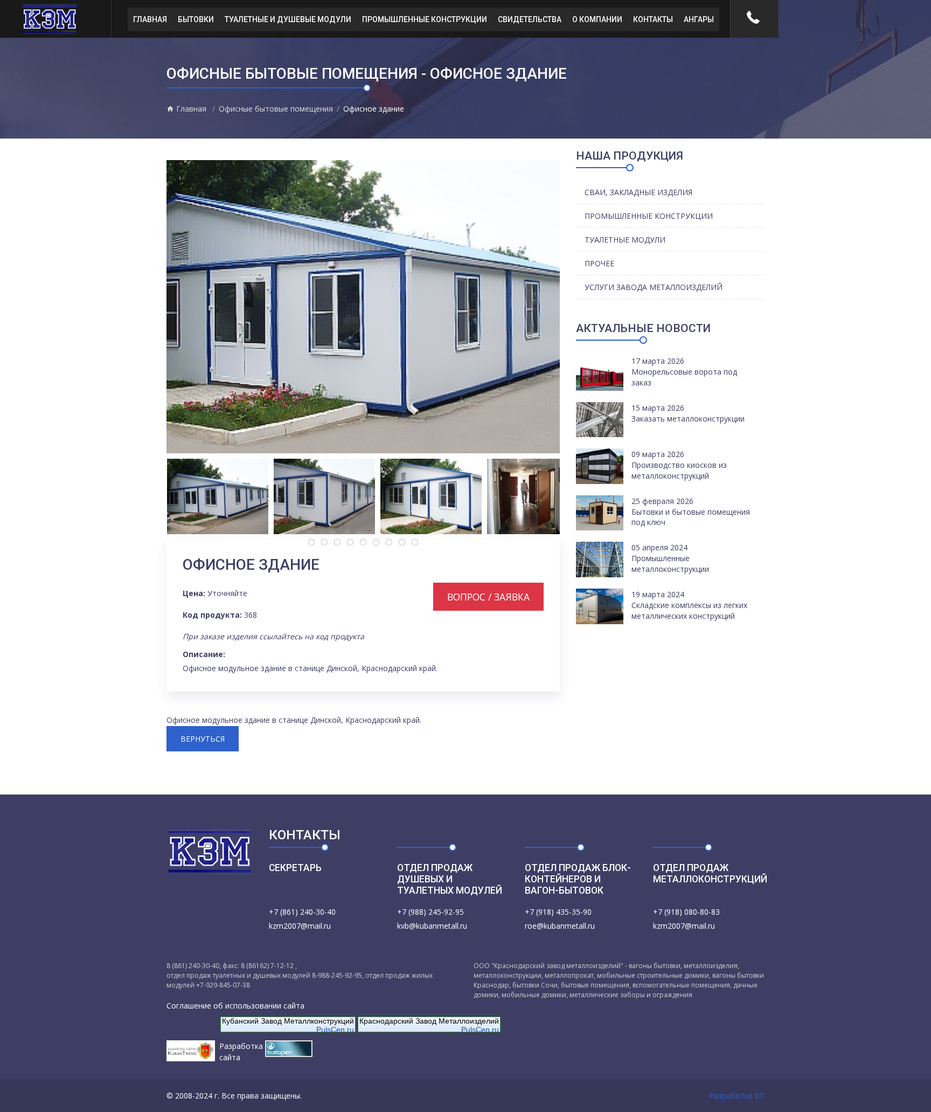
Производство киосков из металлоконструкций (679, 470)
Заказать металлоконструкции (688, 418)
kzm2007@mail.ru (300, 926)
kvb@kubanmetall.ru (432, 926)
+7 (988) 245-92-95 (430, 912)
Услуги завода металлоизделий (653, 287)
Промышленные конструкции (424, 19)
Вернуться (202, 739)
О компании (597, 19)
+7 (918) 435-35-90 (558, 912)
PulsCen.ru (335, 1029)
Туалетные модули (625, 239)
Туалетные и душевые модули (288, 19)
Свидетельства (529, 19)
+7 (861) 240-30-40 (302, 912)
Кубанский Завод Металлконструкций (288, 1021)
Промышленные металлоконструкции (670, 563)
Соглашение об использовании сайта (235, 1005)
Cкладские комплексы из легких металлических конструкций (689, 610)
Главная (150, 19)
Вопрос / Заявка (488, 596)
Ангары (699, 19)
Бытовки (196, 19)
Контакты (653, 19)
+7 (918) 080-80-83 (686, 912)
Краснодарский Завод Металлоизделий (429, 1021)
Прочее (599, 263)
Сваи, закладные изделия (638, 192)
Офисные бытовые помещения (276, 108)
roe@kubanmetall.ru (560, 926)
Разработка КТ (737, 1095)
